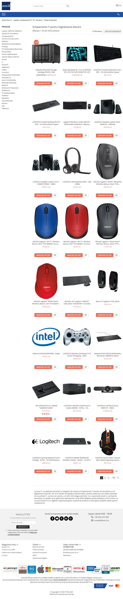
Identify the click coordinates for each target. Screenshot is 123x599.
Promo (4, 59)
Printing (4, 46)
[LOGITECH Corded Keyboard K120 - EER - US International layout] (107, 53)
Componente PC (8, 36)
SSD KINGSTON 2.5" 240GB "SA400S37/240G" (46, 406)
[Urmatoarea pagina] (117, 477)
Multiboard (6, 90)
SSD (3, 106)
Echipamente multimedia (11, 75)
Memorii (5, 85)
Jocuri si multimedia (9, 80)
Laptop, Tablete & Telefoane (12, 31)
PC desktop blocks (8, 93)
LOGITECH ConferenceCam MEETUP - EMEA (107, 406)
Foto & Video (6, 52)
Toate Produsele (50, 20)
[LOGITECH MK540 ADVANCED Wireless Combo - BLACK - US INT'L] (77, 441)
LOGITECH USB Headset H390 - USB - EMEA (77, 183)
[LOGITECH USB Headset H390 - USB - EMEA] (77, 161)
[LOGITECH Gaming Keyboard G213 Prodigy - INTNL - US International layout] (46, 441)
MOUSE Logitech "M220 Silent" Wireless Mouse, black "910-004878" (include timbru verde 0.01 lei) (107, 242)
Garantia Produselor (40, 552)
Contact (4, 555)
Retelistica (5, 98)
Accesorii (5, 65)
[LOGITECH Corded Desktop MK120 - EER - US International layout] (46, 105)
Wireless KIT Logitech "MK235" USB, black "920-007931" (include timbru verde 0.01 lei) (77, 302)
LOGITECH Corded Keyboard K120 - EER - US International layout (108, 71)
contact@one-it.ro (101, 520)
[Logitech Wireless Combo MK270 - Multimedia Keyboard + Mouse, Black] (77, 105)
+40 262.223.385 (101, 517)
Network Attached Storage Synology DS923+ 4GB (46, 71)
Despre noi (5, 547)
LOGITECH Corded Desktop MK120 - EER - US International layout (46, 123)
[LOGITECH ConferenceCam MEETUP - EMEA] (107, 389)
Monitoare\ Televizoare (10, 88)
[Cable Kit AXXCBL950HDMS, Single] (46, 337)
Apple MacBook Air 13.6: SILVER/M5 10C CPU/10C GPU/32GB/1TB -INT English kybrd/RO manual (77, 71)
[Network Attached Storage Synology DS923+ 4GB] (46, 53)
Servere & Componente (10, 39)
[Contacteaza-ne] (118, 14)
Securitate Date (7, 101)
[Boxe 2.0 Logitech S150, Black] (107, 281)
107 (113, 478)
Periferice (5, 95)
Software (5, 41)
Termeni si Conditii (8, 550)
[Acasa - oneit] (14, 6)
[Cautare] (68, 6)
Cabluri (4, 70)
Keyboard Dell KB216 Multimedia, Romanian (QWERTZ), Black (107, 354)
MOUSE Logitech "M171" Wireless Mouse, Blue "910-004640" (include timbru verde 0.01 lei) (46, 242)
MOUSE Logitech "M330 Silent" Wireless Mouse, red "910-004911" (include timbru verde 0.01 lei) (46, 302)
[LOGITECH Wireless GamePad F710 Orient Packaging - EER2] (77, 337)
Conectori (5, 72)
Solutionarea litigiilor (40, 558)
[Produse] (4, 15)
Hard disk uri (6, 77)
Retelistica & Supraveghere (11, 44)
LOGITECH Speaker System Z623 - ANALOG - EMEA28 (107, 123)
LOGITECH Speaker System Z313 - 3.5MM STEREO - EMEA (46, 183)
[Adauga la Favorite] (55, 83)
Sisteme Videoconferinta (10, 57)
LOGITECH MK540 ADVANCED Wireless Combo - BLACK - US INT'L (77, 459)
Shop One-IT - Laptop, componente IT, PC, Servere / (22, 20)
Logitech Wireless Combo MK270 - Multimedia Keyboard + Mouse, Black (77, 123)
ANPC (35, 555)
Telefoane (5, 108)
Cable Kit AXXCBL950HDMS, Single (46, 353)
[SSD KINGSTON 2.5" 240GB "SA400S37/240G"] (46, 389)
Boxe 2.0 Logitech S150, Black (107, 301)
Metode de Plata (38, 547)
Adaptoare (5, 67)
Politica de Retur (38, 550)
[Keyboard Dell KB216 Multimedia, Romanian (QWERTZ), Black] (107, 337)
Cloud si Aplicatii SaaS (9, 54)
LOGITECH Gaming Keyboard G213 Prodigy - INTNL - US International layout (46, 459)
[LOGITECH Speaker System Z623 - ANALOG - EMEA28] (107, 105)
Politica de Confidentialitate (12, 552)
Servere (4, 103)
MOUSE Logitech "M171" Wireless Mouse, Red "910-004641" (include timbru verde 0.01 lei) (77, 242)
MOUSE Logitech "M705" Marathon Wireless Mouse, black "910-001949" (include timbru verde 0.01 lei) (107, 183)
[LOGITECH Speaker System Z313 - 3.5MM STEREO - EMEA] (46, 161)
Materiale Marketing (9, 83)
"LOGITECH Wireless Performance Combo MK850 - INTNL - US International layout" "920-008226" (77, 406)
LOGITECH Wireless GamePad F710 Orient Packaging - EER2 (77, 354)
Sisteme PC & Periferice (10, 33)
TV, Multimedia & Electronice (12, 49)
